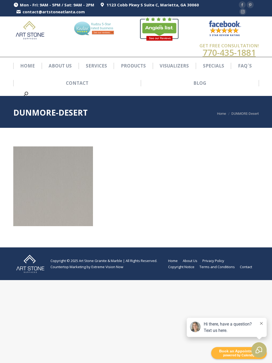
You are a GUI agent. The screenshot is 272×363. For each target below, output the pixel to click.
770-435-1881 (229, 52)
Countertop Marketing (68, 266)
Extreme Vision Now (107, 266)
